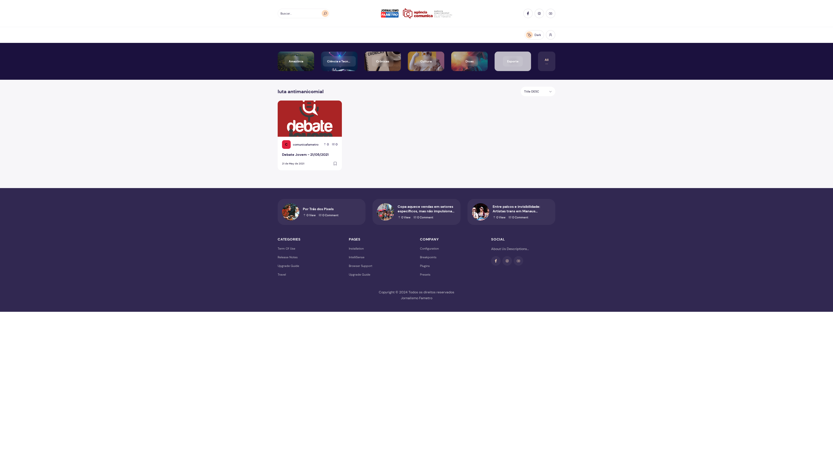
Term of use (286, 248)
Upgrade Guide (288, 266)
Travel (282, 274)
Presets (425, 274)
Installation (356, 248)
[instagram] (539, 13)
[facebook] (528, 13)
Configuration (429, 248)
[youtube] (550, 13)
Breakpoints (428, 257)
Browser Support (360, 266)
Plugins (425, 266)
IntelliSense (356, 257)
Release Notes (288, 257)
